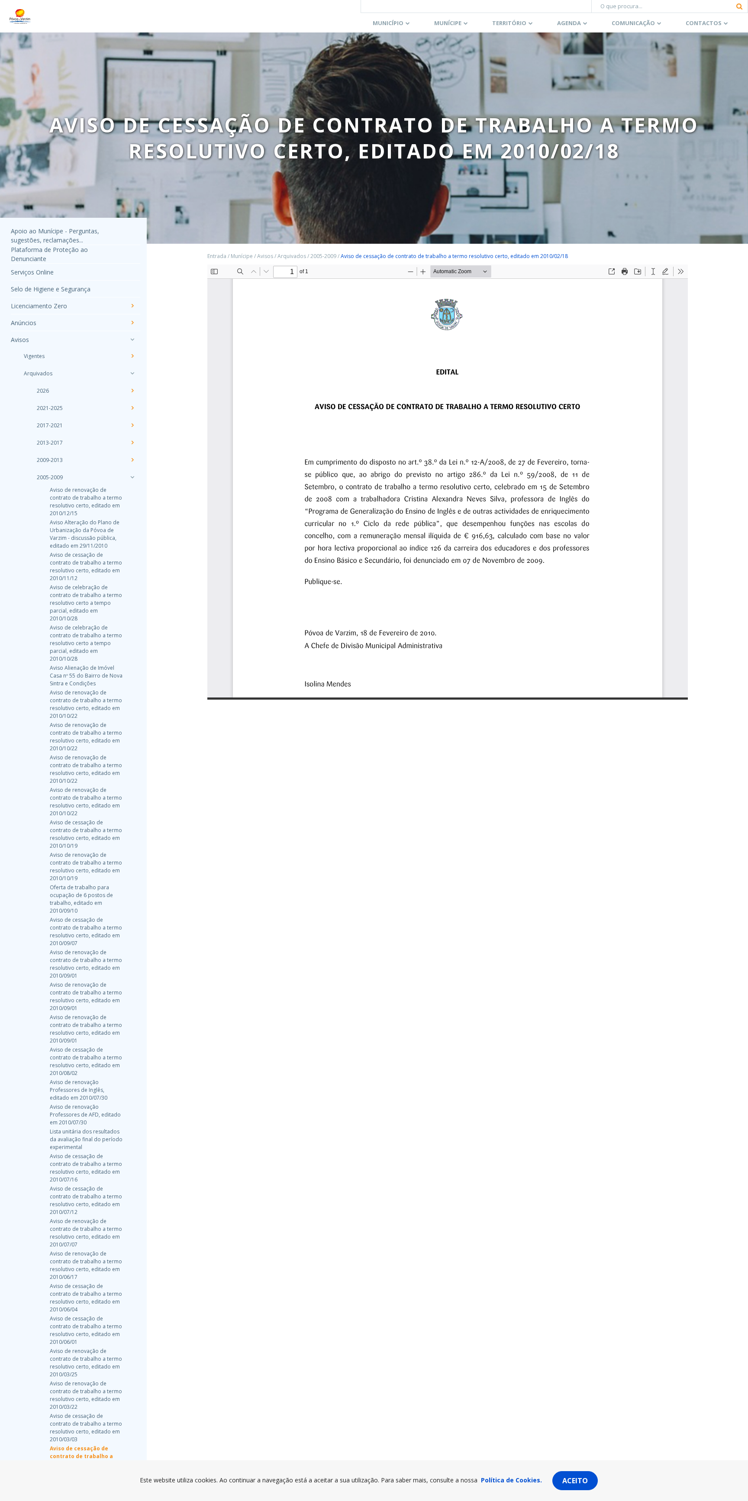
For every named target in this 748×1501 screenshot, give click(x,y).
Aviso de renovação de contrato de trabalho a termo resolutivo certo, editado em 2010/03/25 (86, 1362)
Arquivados (38, 373)
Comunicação (633, 23)
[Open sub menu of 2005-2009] (132, 477)
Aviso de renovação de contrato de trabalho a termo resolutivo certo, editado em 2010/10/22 (86, 704)
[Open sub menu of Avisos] (132, 339)
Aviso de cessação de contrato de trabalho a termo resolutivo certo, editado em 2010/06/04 (86, 1297)
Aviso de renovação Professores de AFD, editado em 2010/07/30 (85, 1114)
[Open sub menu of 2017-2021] (132, 425)
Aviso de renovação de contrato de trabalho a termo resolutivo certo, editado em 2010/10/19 (86, 866)
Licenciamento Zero (39, 306)
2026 (43, 390)
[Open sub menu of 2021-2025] (132, 408)
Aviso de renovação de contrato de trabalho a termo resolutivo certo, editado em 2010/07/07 (86, 1232)
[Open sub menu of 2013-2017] (132, 442)
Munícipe (447, 23)
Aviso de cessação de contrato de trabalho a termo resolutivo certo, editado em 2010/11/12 (86, 566)
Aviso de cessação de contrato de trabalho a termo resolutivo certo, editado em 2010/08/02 (86, 1061)
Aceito (575, 1480)
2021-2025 (50, 408)
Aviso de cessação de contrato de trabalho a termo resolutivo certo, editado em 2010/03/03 (86, 1427)
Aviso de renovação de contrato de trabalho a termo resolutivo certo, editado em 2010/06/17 (86, 1265)
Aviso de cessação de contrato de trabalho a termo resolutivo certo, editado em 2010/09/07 (86, 931)
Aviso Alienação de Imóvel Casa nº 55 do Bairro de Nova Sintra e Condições (86, 675)
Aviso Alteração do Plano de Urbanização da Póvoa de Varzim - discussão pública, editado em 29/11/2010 (84, 534)
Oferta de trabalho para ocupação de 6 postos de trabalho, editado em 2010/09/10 (81, 899)
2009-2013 (50, 460)
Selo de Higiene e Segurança (50, 289)
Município (388, 23)
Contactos (704, 23)
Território (509, 23)
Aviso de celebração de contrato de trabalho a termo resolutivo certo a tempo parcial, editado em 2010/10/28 (86, 603)
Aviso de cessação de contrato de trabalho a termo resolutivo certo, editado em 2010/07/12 (86, 1200)
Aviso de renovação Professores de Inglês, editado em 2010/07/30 (78, 1089)
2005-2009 (50, 477)
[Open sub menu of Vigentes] (132, 356)
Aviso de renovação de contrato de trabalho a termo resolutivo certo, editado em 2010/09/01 (86, 964)
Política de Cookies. (511, 1480)
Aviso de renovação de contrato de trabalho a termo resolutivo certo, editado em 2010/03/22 (86, 1395)
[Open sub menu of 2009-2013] (132, 460)
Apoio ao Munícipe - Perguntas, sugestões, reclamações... (55, 235)
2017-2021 (50, 425)
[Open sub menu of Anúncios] (132, 322)
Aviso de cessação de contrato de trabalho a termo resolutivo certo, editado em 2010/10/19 (86, 834)
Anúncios (23, 323)
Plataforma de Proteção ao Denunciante (49, 254)
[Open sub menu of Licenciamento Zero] (132, 305)
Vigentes (34, 356)
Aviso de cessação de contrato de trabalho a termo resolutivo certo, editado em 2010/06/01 (86, 1330)
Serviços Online (32, 272)
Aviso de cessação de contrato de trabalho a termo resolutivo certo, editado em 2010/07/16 (86, 1167)
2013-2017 (50, 442)
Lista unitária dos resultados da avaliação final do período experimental (86, 1139)
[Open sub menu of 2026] (132, 390)
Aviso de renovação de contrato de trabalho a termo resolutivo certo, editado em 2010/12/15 (86, 501)
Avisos (20, 340)
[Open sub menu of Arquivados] (132, 373)
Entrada (216, 256)
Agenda (569, 23)
